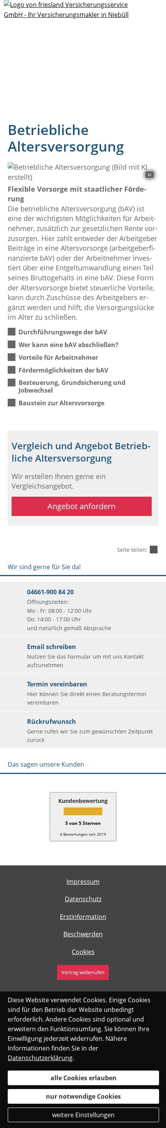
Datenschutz (83, 899)
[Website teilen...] (154, 549)
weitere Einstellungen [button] (83, 1115)
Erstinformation (83, 916)
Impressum (83, 881)
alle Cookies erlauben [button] (84, 1078)
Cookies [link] (83, 952)
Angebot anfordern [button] (81, 506)
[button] (63, 331)
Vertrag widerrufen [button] (83, 972)
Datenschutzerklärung (40, 1058)
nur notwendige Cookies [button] (83, 1096)
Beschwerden (83, 934)
